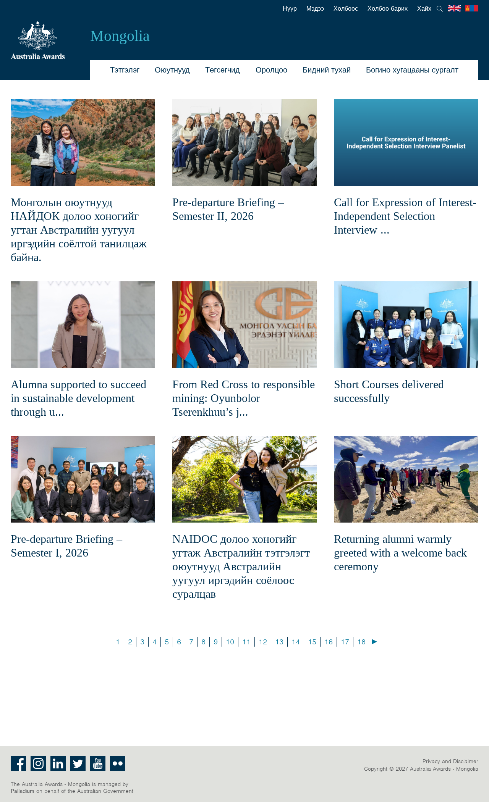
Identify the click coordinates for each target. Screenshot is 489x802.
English (454, 8)
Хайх (424, 9)
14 (295, 642)
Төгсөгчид (222, 70)
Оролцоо (271, 70)
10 (230, 642)
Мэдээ (315, 9)
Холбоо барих (388, 9)
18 (361, 642)
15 (312, 642)
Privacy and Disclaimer (450, 761)
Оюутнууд (172, 70)
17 (345, 642)
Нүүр (290, 9)
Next (374, 641)
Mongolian (471, 8)
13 (279, 642)
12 (263, 642)
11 (246, 642)
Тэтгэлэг (124, 70)
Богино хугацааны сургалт (412, 70)
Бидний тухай (327, 70)
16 (328, 642)
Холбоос (346, 9)
